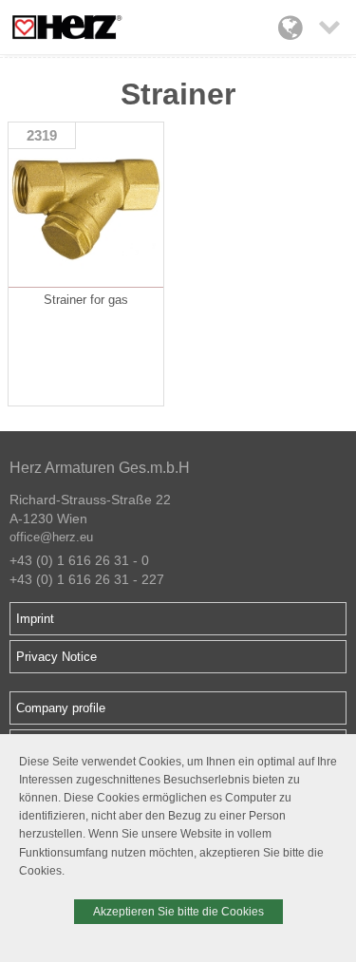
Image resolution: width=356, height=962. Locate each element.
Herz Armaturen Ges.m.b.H (99, 468)
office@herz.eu (51, 537)
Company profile (60, 708)
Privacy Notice (56, 657)
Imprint (35, 619)
